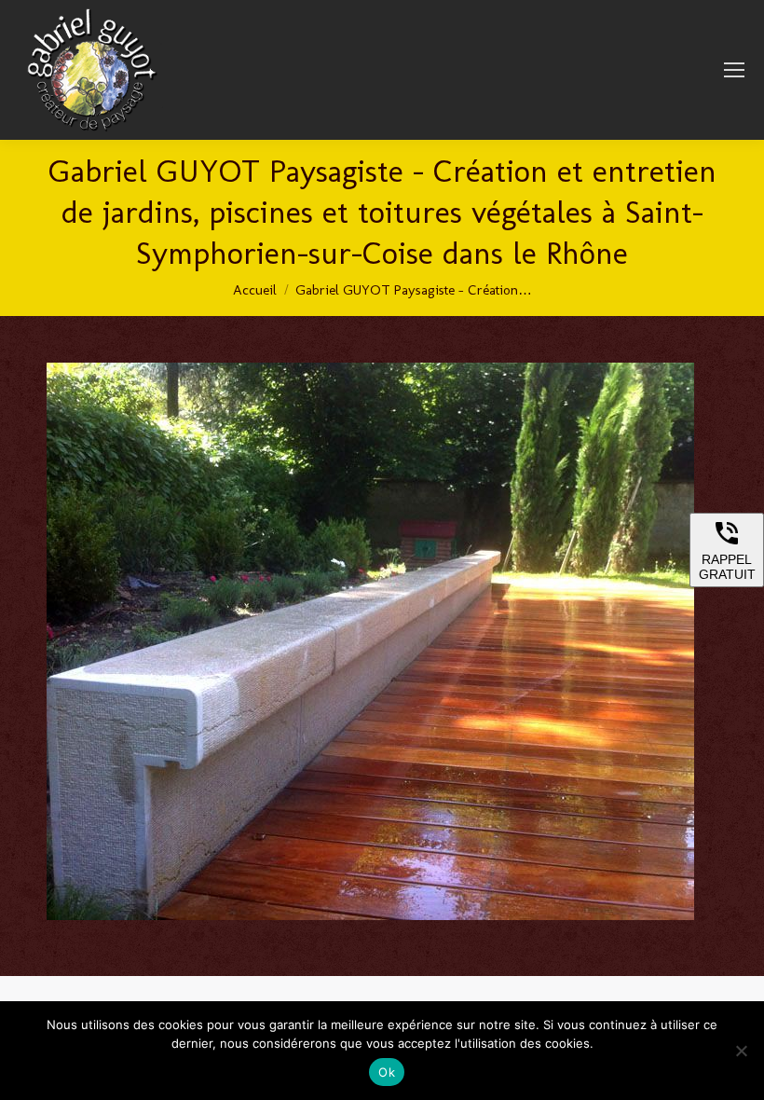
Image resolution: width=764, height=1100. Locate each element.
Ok (386, 1072)
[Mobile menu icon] (734, 70)
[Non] (740, 1050)
